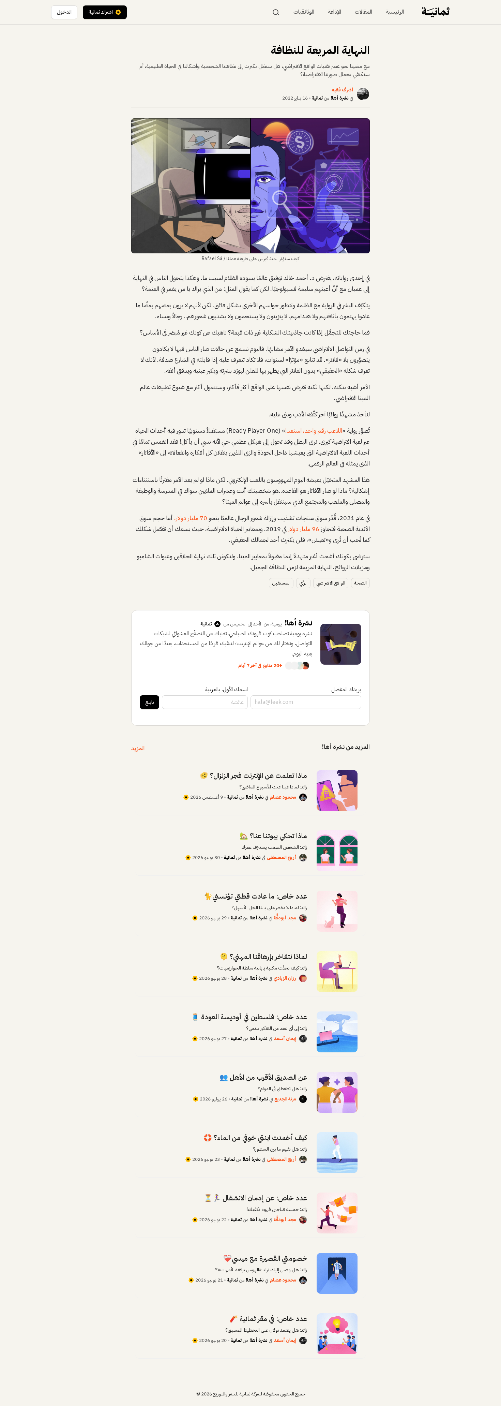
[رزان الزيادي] (303, 978)
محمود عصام (283, 797)
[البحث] (276, 12)
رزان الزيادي (285, 978)
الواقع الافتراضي (330, 583)
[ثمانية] (436, 12)
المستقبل (281, 583)
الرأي (303, 583)
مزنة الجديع (285, 1098)
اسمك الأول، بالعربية (226, 689)
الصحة (360, 583)
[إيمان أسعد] (303, 1039)
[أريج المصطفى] (303, 858)
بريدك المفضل (346, 689)
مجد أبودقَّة (285, 917)
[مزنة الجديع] (303, 1099)
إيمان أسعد (285, 1038)
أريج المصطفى (281, 857)
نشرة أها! (340, 98)
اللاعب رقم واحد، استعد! (313, 430)
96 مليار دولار (303, 528)
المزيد (138, 748)
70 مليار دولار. (190, 517)
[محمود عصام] (303, 797)
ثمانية (317, 98)
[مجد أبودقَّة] (303, 918)
